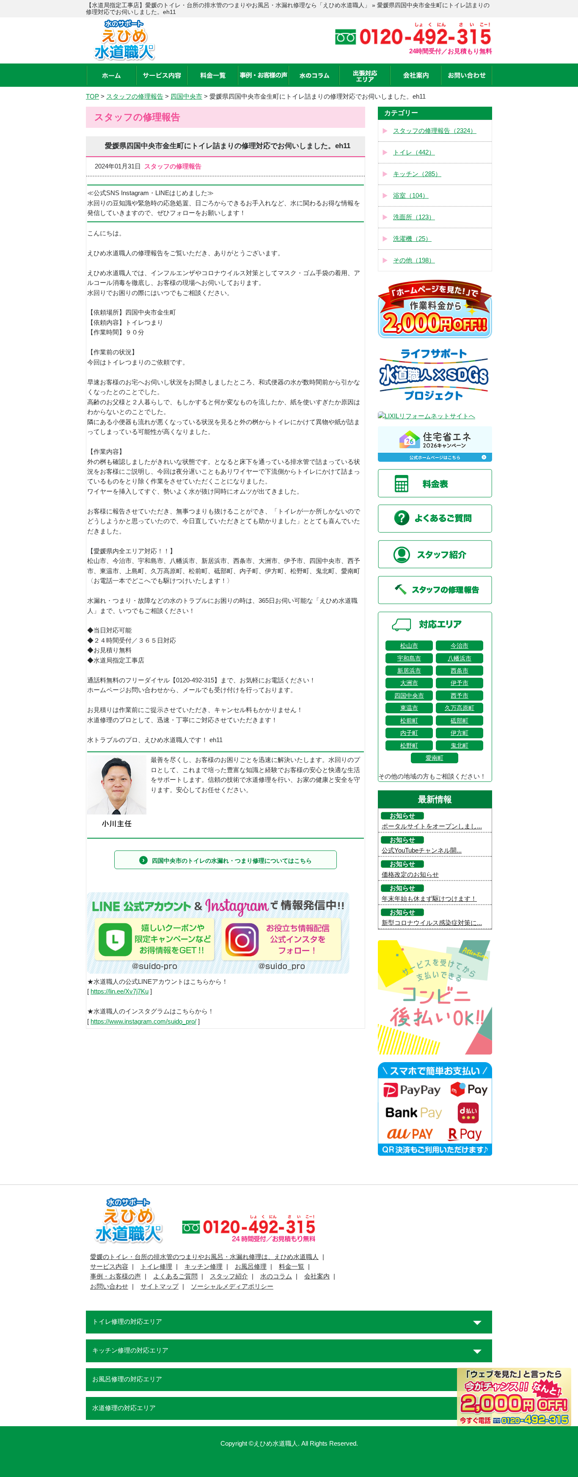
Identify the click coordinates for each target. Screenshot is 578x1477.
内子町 (409, 732)
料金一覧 (291, 1266)
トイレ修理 (156, 1266)
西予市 (459, 695)
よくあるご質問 (175, 1276)
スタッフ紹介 (229, 1276)
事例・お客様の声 (115, 1276)
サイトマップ (159, 1286)
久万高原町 (459, 707)
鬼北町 (459, 745)
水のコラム (276, 1276)
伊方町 (459, 732)
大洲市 (409, 682)
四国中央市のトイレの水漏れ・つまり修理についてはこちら (232, 860)
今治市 (459, 645)
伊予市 (459, 682)
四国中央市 (409, 695)
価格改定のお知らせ (410, 874)
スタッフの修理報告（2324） (434, 130)
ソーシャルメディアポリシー (232, 1286)
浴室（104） (411, 195)
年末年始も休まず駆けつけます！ (429, 898)
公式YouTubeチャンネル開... (422, 850)
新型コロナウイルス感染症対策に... (432, 922)
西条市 (459, 670)
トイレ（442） (414, 152)
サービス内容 (109, 1266)
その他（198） (414, 260)
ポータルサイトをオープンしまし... (432, 826)
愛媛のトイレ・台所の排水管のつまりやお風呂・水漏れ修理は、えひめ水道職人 (204, 1256)
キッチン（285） (417, 174)
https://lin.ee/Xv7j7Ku (120, 991)
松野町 (409, 745)
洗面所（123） (414, 217)
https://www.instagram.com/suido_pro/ (143, 1021)
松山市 (409, 645)
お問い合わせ (109, 1286)
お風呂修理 (251, 1266)
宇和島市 (409, 658)
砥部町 (459, 720)
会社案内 (317, 1276)
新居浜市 (409, 670)
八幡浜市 (459, 658)
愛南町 (434, 757)
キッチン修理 (203, 1266)
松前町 (409, 720)
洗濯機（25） (412, 238)
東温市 (409, 707)
